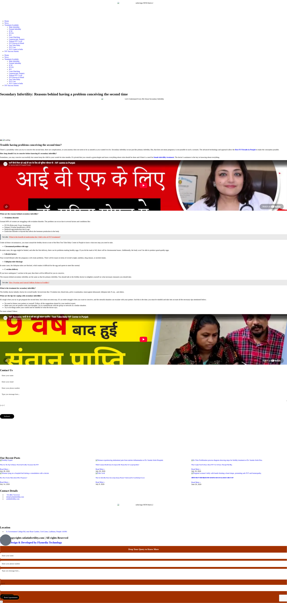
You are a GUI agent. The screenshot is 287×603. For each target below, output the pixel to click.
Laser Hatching (14, 37)
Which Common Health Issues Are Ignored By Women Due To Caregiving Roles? (117, 464)
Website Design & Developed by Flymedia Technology (31, 542)
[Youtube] (9, 521)
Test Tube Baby (14, 45)
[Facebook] (3, 521)
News (6, 23)
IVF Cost (12, 47)
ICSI (10, 31)
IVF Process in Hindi (16, 43)
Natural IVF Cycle (15, 41)
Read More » (4, 469)
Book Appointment (10, 597)
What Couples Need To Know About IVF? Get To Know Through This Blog (211, 464)
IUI (10, 35)
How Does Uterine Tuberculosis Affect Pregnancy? (13, 477)
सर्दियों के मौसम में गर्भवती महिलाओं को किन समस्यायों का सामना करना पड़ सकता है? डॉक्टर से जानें (212, 477)
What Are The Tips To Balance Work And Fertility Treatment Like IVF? (19, 464)
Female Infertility (15, 29)
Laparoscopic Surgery (17, 39)
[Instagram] (15, 521)
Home (6, 21)
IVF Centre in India (16, 49)
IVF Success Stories (11, 51)
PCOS (11, 33)
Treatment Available (11, 25)
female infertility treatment (164, 157)
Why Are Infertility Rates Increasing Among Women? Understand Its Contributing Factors (120, 477)
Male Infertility (14, 27)
